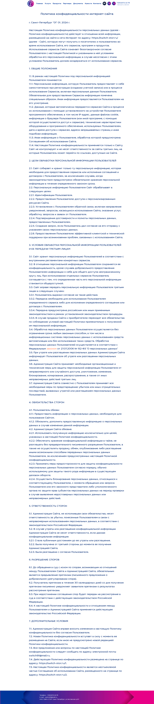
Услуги (48, 3)
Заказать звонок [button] (123, 5)
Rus (109, 3)
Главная (39, 3)
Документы (78, 3)
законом (52, 349)
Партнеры (67, 3)
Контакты (97, 3)
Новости (88, 3)
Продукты (57, 3)
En (114, 3)
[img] (31, 3)
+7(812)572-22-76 (123, 3)
